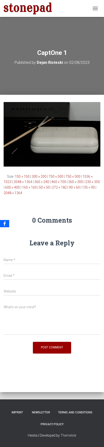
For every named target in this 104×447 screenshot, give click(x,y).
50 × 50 (44, 187)
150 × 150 (22, 176)
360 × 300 (75, 182)
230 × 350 (92, 182)
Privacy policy (52, 424)
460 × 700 (58, 182)
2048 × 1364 (23, 182)
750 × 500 (56, 176)
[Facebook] (4, 223)
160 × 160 (29, 187)
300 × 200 (39, 176)
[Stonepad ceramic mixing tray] (30, 8)
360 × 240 (41, 182)
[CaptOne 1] (52, 134)
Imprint (17, 412)
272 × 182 (59, 187)
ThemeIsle (68, 435)
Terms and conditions (75, 412)
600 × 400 (12, 187)
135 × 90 (88, 187)
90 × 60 (74, 187)
